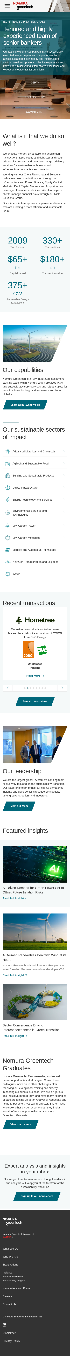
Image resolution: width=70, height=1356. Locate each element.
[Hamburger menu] (7, 6)
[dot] (25, 688)
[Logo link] (12, 1221)
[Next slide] (62, 688)
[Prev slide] (8, 688)
